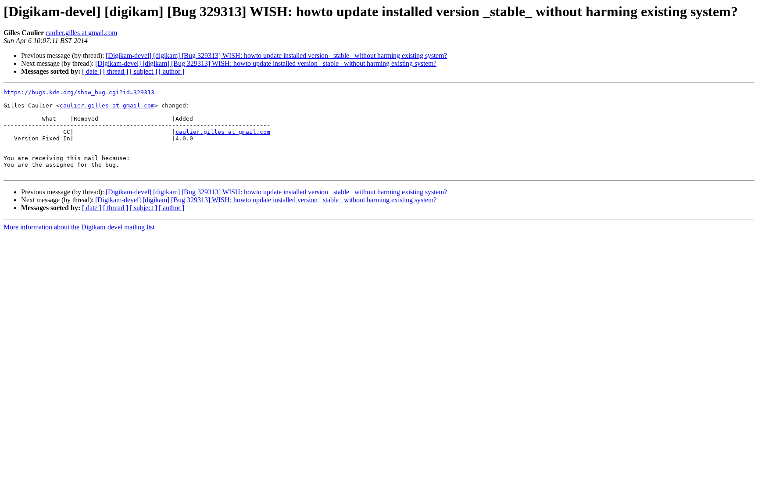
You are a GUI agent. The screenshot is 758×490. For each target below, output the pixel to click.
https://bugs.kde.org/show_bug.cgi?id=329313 (79, 92)
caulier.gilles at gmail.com (81, 32)
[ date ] (91, 71)
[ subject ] (143, 71)
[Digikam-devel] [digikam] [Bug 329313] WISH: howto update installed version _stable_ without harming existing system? (276, 55)
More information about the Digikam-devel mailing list (79, 227)
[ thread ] (115, 71)
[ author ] (171, 71)
